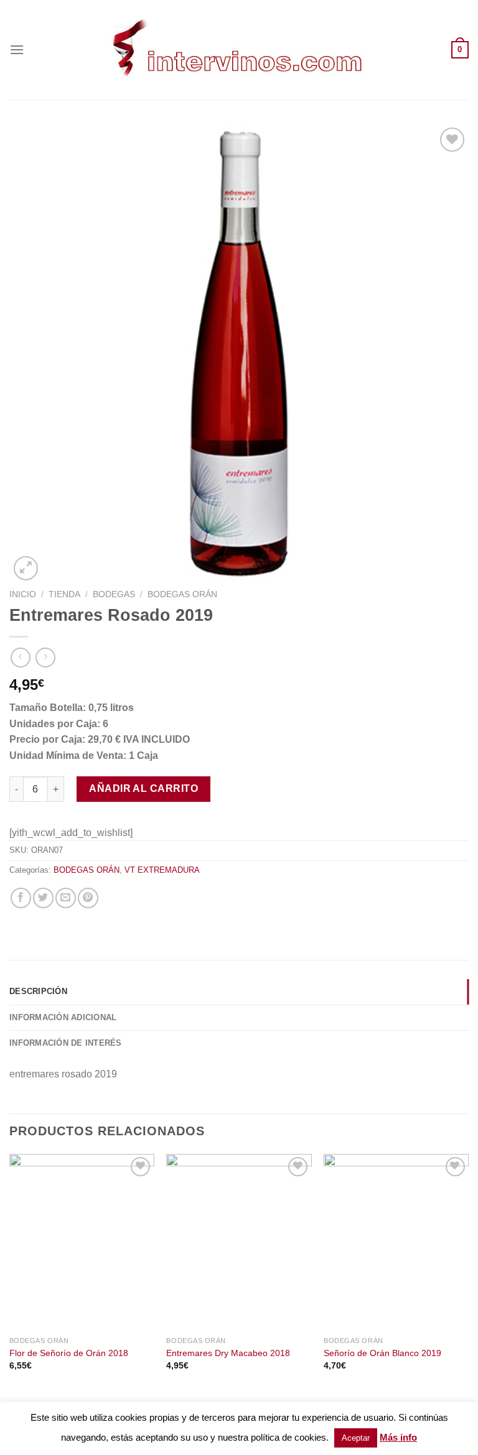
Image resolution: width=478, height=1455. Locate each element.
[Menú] (16, 49)
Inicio (22, 594)
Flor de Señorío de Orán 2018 (68, 1353)
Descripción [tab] (38, 991)
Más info (398, 1437)
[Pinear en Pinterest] (88, 898)
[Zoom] (26, 568)
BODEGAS (114, 594)
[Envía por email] (65, 898)
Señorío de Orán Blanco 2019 (382, 1353)
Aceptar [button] (356, 1438)
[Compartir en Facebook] (21, 898)
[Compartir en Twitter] (43, 898)
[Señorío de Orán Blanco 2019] (396, 1242)
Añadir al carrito (143, 788)
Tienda (64, 594)
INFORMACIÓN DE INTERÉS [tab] (65, 1043)
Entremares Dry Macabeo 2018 (228, 1353)
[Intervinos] (239, 49)
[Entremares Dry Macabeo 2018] (238, 1242)
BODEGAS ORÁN (182, 594)
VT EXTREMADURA (162, 870)
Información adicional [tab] (62, 1017)
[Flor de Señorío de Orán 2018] (81, 1242)
